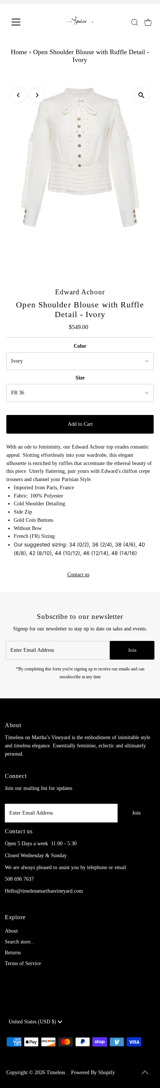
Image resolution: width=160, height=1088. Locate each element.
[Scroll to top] (145, 1073)
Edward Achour (80, 292)
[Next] (36, 95)
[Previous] (18, 95)
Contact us (78, 574)
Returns (13, 952)
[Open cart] (148, 22)
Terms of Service (23, 963)
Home (19, 52)
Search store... (20, 942)
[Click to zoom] (141, 95)
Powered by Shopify (93, 1072)
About (11, 931)
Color (80, 346)
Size (80, 378)
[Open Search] (134, 22)
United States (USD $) (33, 1022)
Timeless (57, 1072)
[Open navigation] (24, 22)
